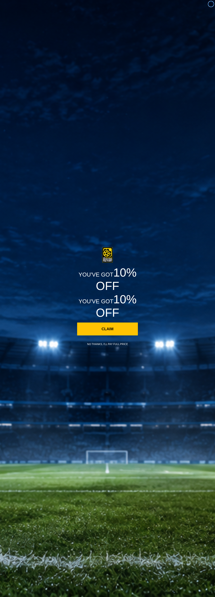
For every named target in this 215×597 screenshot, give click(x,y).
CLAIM (107, 329)
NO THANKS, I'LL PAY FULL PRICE (107, 344)
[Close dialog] (211, 4)
